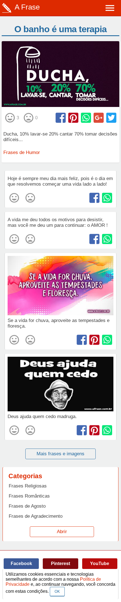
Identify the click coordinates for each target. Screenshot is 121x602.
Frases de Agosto (27, 506)
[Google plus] (98, 117)
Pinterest (60, 563)
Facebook (21, 563)
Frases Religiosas (28, 486)
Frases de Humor (21, 152)
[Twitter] (111, 117)
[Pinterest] (73, 117)
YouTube (99, 563)
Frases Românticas (29, 496)
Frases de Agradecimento (35, 516)
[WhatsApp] (86, 117)
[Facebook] (60, 117)
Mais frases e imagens (60, 453)
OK (57, 591)
